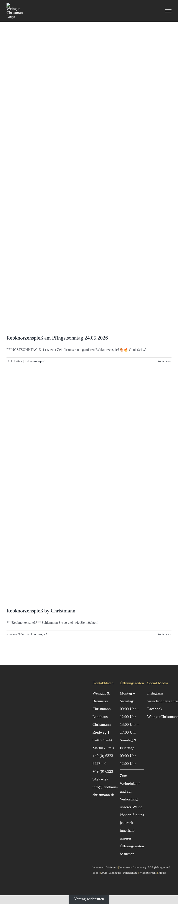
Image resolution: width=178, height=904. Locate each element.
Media (162, 872)
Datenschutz (130, 872)
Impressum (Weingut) (104, 867)
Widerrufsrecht (148, 872)
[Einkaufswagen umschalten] (156, 11)
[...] (143, 349)
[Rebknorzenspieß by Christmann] (89, 490)
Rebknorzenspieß (35, 361)
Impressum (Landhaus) (132, 867)
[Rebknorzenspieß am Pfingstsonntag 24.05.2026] (89, 181)
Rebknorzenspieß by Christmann (41, 611)
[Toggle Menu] (168, 11)
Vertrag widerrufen (89, 899)
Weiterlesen (164, 361)
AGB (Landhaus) (111, 872)
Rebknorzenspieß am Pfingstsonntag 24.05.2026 (57, 338)
